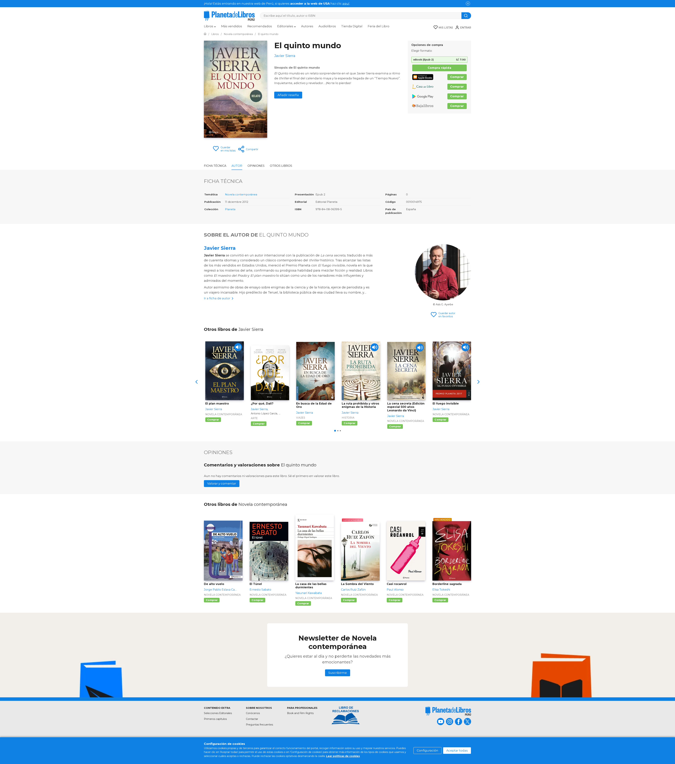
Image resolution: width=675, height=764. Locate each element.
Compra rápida (439, 67)
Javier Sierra (220, 248)
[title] (448, 710)
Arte (254, 418)
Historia (348, 417)
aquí (345, 3)
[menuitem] (210, 27)
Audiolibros (327, 26)
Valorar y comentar (221, 483)
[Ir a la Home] (205, 34)
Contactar (252, 719)
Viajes (300, 417)
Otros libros (281, 165)
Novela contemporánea (241, 194)
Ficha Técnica (215, 165)
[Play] (238, 347)
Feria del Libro (378, 26)
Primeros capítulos (215, 719)
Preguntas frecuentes (259, 724)
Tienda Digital (351, 26)
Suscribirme (337, 672)
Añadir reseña (288, 95)
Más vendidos (231, 26)
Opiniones (256, 165)
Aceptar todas (457, 750)
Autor (237, 165)
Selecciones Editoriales (218, 713)
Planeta (230, 209)
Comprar (457, 77)
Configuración (427, 750)
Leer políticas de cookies (343, 756)
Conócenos (253, 713)
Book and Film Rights (300, 713)
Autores (307, 26)
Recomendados (259, 26)
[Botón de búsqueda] (466, 15)
